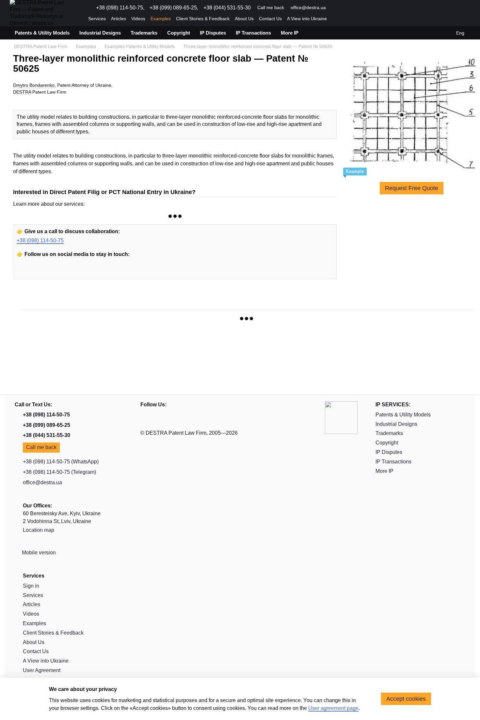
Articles (118, 18)
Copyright (178, 33)
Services (97, 18)
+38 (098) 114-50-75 (40, 240)
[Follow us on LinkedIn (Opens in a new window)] (358, 7)
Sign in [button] (31, 586)
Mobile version (38, 552)
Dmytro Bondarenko (34, 85)
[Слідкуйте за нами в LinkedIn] (68, 271)
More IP (289, 33)
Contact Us (270, 18)
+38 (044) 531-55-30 (227, 7)
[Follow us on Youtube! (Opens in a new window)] (335, 7)
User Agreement (41, 670)
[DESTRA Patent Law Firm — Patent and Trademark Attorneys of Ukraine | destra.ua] (341, 417)
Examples (161, 18)
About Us (244, 18)
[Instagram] (38, 271)
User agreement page (333, 708)
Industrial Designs (100, 33)
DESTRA (22, 92)
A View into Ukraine (307, 18)
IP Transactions (253, 33)
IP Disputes (213, 33)
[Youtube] (23, 271)
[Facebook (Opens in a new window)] (350, 7)
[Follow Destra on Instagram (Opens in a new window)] (342, 7)
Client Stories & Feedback (203, 18)
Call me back (270, 7)
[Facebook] (53, 271)
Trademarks (144, 33)
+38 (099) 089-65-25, (174, 7)
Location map (38, 530)
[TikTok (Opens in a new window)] (366, 7)
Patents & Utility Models (42, 33)
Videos (138, 18)
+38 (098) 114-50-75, (120, 7)
